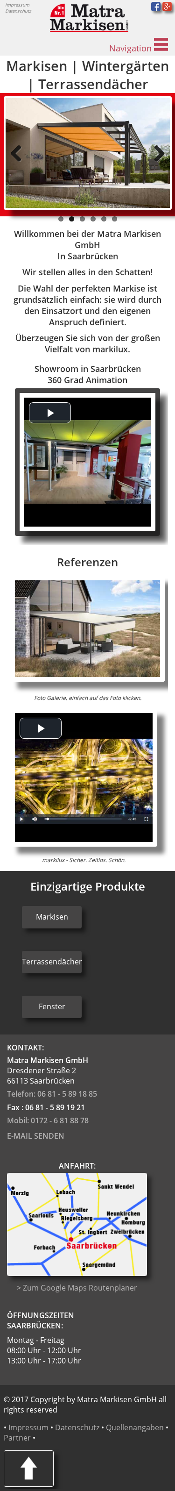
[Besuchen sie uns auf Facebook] (156, 8)
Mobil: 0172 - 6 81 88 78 (48, 1120)
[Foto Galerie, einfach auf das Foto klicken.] (87, 679)
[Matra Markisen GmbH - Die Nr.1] (88, 29)
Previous (19, 153)
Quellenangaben (135, 1427)
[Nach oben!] (29, 1484)
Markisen (52, 917)
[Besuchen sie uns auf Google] (167, 8)
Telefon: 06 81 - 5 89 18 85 (52, 1094)
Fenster (52, 1006)
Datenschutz (18, 11)
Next (156, 153)
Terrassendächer (52, 961)
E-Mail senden (35, 1136)
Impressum (17, 5)
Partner (17, 1438)
